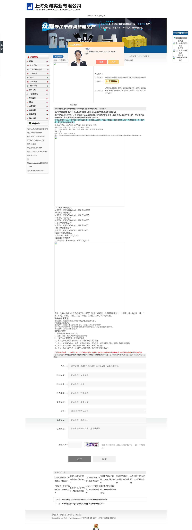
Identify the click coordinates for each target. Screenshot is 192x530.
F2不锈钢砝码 (136, 352)
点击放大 (73, 105)
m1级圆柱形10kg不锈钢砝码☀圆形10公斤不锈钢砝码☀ (83, 504)
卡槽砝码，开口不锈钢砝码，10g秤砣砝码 (62, 489)
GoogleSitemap (57, 518)
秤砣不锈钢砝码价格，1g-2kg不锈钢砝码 (108, 479)
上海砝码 (33, 73)
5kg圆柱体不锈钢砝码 (111, 352)
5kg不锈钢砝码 (125, 352)
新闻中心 (70, 515)
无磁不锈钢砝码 (36, 69)
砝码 (31, 78)
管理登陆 (85, 518)
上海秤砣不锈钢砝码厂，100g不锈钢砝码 (137, 479)
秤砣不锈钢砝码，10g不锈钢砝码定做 (123, 479)
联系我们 (78, 515)
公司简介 (62, 515)
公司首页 (54, 515)
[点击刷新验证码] (92, 444)
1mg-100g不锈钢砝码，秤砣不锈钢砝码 (93, 489)
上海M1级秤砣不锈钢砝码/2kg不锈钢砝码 (77, 479)
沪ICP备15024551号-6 (107, 518)
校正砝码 (33, 86)
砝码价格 (33, 65)
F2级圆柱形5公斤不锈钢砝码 (79, 352)
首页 (139, 56)
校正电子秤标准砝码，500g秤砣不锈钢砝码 (108, 489)
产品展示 (62, 60)
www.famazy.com (37, 171)
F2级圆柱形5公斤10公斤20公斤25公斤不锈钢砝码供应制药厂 (85, 500)
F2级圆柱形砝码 (96, 352)
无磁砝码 (33, 82)
